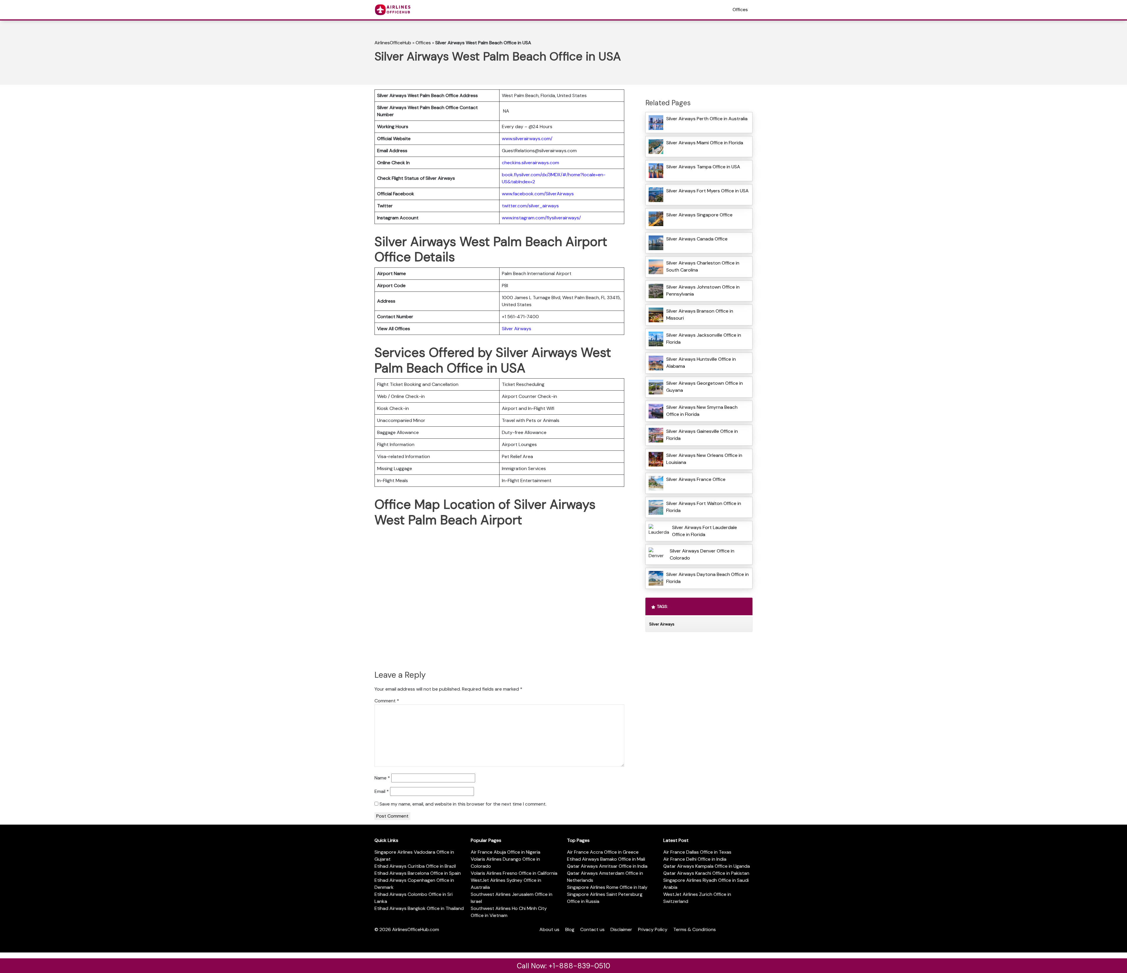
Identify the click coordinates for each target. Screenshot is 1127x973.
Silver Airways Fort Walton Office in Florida (703, 506)
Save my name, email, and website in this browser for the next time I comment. (462, 804)
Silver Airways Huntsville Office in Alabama (701, 362)
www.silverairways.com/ (527, 138)
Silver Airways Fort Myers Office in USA (707, 191)
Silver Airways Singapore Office (699, 215)
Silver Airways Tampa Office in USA (703, 167)
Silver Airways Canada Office (697, 239)
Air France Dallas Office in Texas (697, 852)
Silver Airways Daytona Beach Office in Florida (707, 577)
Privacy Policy (652, 929)
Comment (386, 701)
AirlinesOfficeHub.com (415, 929)
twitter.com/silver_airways (530, 206)
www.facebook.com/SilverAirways (538, 194)
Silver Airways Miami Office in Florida (704, 143)
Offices (740, 9)
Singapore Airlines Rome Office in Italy (607, 887)
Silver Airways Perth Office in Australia (707, 119)
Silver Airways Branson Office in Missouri (699, 314)
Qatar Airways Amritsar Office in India (607, 866)
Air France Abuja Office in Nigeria (505, 852)
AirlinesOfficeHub (392, 43)
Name (382, 778)
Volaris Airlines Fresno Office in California (514, 873)
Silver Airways (516, 329)
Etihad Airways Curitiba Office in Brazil (415, 866)
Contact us (592, 929)
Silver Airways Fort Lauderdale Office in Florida (704, 531)
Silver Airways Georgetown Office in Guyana (704, 386)
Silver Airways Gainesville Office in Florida (702, 434)
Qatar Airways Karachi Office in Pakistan (706, 873)
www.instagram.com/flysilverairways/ (541, 218)
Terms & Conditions (694, 929)
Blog (569, 929)
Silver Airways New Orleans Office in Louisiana (704, 458)
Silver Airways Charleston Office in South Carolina (702, 266)
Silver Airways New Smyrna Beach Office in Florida (702, 410)
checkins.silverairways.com (530, 163)
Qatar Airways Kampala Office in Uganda (706, 866)
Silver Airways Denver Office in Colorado (702, 554)
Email (381, 791)
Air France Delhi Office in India (694, 859)
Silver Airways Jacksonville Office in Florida (703, 338)
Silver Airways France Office (696, 479)
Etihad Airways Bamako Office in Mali (606, 859)
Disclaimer (621, 929)
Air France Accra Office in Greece (603, 852)
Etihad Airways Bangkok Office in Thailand (419, 908)
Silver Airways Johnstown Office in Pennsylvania (703, 290)
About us (549, 929)
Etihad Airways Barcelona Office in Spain (417, 873)
